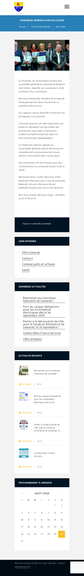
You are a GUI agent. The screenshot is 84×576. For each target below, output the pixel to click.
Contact (27, 258)
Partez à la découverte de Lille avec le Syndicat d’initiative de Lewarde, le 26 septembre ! (43, 324)
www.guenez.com (22, 567)
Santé (25, 270)
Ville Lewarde (31, 252)
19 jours (26, 384)
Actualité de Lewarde (40, 27)
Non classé (60, 27)
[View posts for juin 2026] (22, 493)
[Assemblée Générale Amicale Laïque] (42, 55)
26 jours (27, 413)
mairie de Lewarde (40, 223)
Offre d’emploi (32, 339)
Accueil (22, 27)
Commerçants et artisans (38, 264)
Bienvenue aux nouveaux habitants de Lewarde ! (39, 300)
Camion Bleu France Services (42, 333)
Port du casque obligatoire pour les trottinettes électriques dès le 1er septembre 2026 (41, 311)
